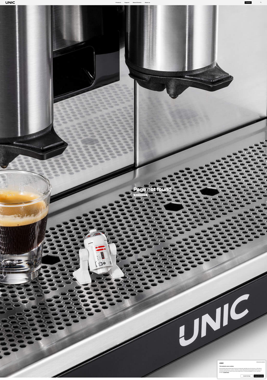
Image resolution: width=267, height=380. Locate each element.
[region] (241, 369)
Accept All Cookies (258, 376)
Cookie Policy (226, 372)
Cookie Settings (246, 376)
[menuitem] (118, 2)
